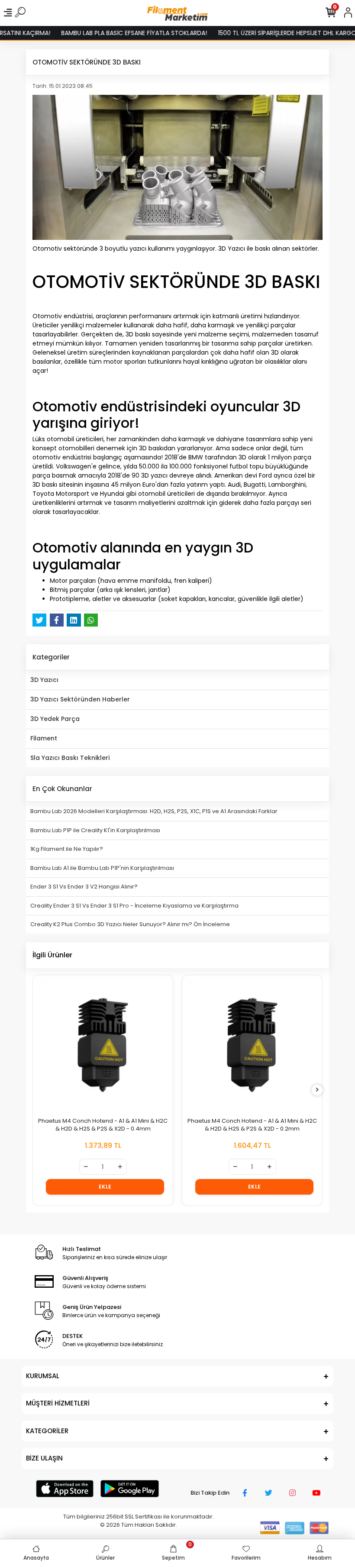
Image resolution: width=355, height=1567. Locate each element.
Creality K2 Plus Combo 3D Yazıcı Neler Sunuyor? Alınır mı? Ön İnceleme (130, 924)
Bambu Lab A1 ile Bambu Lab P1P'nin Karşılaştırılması (102, 868)
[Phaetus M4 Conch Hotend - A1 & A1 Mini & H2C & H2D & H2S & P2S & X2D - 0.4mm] (102, 1045)
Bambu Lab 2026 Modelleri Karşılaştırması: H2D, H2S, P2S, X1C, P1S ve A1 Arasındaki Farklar (154, 811)
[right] (317, 1090)
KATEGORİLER (47, 1430)
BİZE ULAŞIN (44, 1458)
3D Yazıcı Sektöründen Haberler (80, 699)
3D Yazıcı (44, 679)
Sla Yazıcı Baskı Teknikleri (70, 757)
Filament (43, 738)
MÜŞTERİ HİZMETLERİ (58, 1403)
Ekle (105, 1186)
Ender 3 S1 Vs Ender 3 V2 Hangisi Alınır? (84, 886)
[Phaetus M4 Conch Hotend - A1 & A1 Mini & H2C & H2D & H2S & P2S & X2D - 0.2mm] (252, 1045)
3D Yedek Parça (55, 718)
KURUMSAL (42, 1375)
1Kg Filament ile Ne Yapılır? (66, 849)
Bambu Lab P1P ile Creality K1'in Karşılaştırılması (95, 830)
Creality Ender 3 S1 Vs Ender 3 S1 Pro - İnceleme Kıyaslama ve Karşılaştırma (134, 905)
